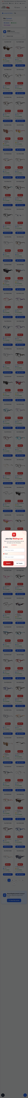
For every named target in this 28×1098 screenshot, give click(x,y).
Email (6, 553)
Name (6, 547)
